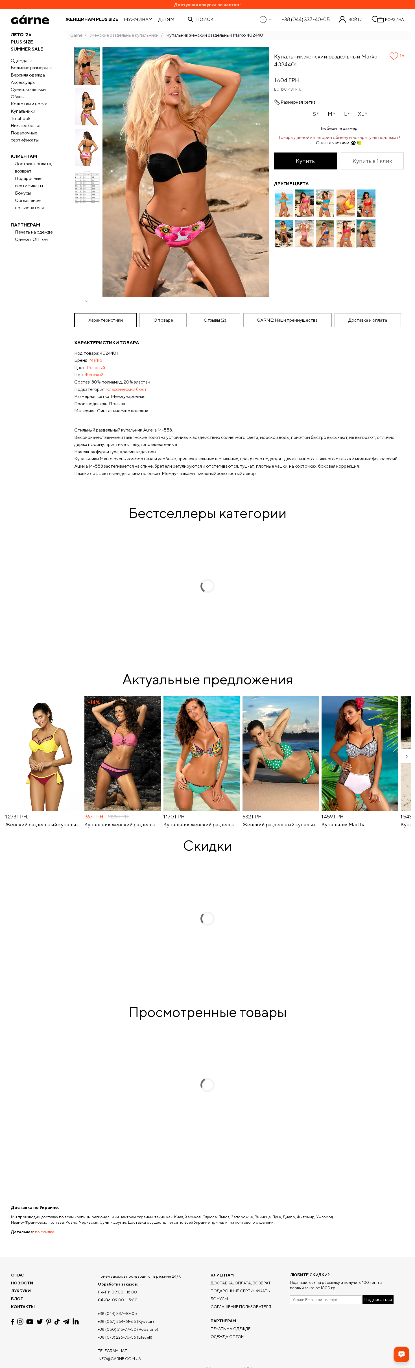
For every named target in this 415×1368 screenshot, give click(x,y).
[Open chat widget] (401, 1354)
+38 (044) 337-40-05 (305, 19)
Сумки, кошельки (28, 89)
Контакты (23, 1306)
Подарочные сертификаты (25, 136)
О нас (17, 1275)
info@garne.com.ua (119, 1358)
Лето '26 (21, 34)
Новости (22, 1283)
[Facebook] (12, 1322)
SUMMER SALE (27, 49)
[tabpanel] (239, 408)
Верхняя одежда (28, 75)
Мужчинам (138, 19)
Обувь (17, 96)
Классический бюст (126, 389)
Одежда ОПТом (31, 239)
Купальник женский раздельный (122, 824)
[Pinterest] (48, 1322)
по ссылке (44, 1232)
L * (347, 114)
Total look (20, 118)
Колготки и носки (29, 103)
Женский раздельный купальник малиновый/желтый (43, 824)
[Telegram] (66, 1322)
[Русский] (266, 19)
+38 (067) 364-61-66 (117, 1321)
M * (331, 114)
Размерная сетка (298, 102)
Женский (93, 374)
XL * (362, 114)
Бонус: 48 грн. (287, 89)
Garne (76, 35)
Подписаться (378, 1299)
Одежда (19, 60)
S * (316, 114)
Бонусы (23, 193)
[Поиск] (190, 19)
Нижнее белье (25, 125)
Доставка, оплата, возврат (33, 167)
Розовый (96, 367)
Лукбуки (21, 1291)
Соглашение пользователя (29, 204)
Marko (95, 360)
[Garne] (30, 19)
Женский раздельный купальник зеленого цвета (281, 824)
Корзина (394, 19)
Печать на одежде (34, 232)
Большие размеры (29, 67)
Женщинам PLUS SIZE (91, 19)
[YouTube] (29, 1321)
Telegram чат (112, 1351)
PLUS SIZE (22, 42)
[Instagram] (20, 1321)
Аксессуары (23, 82)
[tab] (163, 320)
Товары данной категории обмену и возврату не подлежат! (339, 137)
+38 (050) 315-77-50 (117, 1329)
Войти (355, 19)
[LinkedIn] (76, 1322)
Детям (166, 19)
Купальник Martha (344, 824)
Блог (17, 1299)
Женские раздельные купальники (124, 35)
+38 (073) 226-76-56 (117, 1337)
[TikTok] (57, 1322)
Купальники (23, 111)
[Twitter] (39, 1322)
